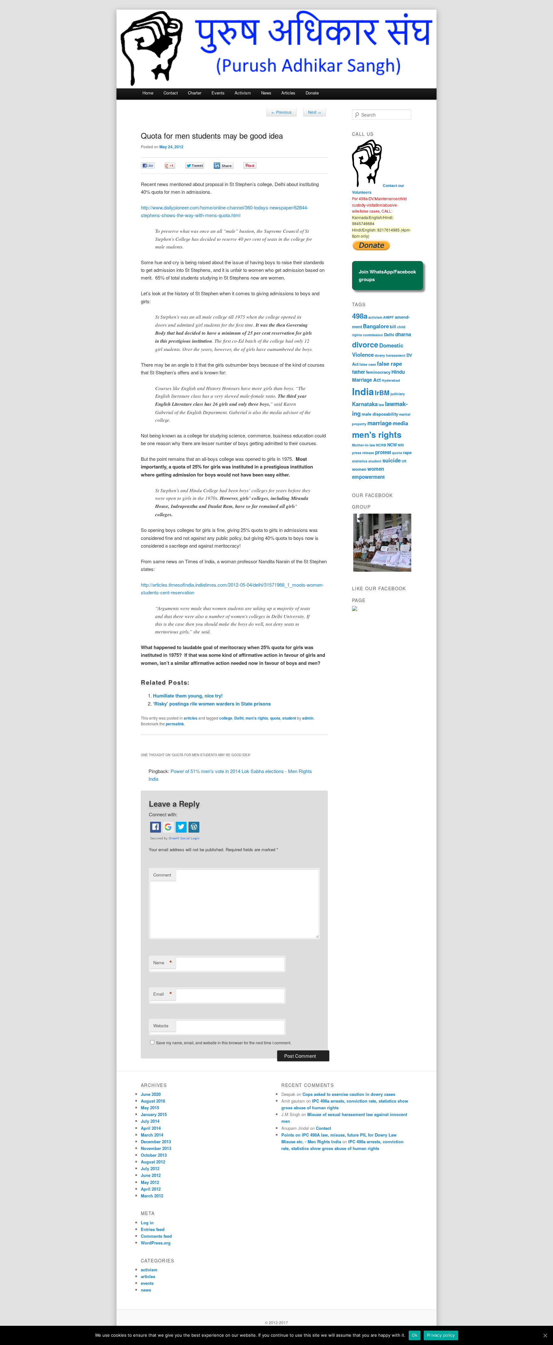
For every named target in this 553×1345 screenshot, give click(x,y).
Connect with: (163, 814)
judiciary (397, 393)
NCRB (381, 445)
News (266, 93)
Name (162, 963)
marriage (379, 423)
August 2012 (153, 1162)
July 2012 (150, 1168)
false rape (389, 363)
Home (147, 93)
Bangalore (376, 326)
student (289, 718)
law (381, 404)
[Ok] (545, 1335)
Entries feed (152, 1229)
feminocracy (378, 372)
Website (160, 1026)
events (147, 1283)
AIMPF (388, 317)
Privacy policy (441, 1335)
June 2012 (151, 1175)
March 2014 (152, 1135)
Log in (147, 1222)
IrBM (382, 392)
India (363, 391)
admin (307, 718)
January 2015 (154, 1114)
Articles (288, 93)
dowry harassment (390, 355)
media (400, 423)
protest (383, 452)
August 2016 (153, 1101)
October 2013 (154, 1155)
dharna (403, 334)
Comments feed (156, 1236)
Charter (194, 93)
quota (275, 718)
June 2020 (151, 1094)
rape (407, 452)
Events (218, 93)
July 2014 (150, 1121)
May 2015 (150, 1108)
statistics (359, 461)
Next (314, 112)
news (146, 1290)
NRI (401, 445)
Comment (162, 875)
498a (359, 316)
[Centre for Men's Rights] (354, 609)
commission (373, 334)
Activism (243, 93)
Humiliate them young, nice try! (188, 695)
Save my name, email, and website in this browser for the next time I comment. (223, 1042)
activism (375, 317)
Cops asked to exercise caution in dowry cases (348, 1094)
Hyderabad (391, 380)
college (225, 718)
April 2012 (151, 1189)
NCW (392, 445)
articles (190, 718)
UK (404, 461)
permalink (175, 724)
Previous (281, 112)
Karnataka (365, 404)
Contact (171, 93)
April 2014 (151, 1128)
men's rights (256, 718)
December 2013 (156, 1141)
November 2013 (156, 1148)
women (359, 469)
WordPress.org (156, 1243)
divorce (365, 344)
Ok (415, 1335)
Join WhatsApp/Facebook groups (387, 275)
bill (393, 326)
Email (162, 994)
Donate (312, 93)
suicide (391, 460)
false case (367, 364)
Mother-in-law (363, 445)
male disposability (380, 414)
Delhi (239, 718)
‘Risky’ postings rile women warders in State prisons (212, 703)
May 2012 (150, 1182)
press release (363, 452)
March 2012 (152, 1196)
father (358, 371)
